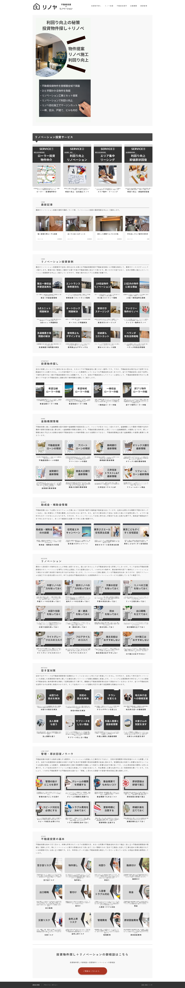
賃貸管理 (143, 6)
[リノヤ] (53, 6)
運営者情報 (36, 985)
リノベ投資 (109, 6)
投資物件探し (96, 6)
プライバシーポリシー (51, 985)
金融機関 (133, 6)
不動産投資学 (122, 6)
